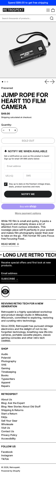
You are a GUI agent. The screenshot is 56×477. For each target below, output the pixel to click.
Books (5, 375)
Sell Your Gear (9, 420)
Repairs (5, 386)
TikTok (5, 459)
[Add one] (15, 130)
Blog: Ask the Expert (13, 403)
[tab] (2, 81)
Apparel (5, 382)
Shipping (5, 117)
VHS (3, 364)
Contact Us (7, 431)
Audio (4, 354)
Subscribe (8, 278)
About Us (6, 399)
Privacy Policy (9, 435)
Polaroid (6, 357)
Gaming (5, 368)
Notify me (28, 194)
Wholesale (7, 424)
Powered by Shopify (10, 471)
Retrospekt (15, 467)
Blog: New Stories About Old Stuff (21, 406)
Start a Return (9, 413)
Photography (8, 361)
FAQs (4, 417)
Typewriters (8, 378)
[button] (53, 10)
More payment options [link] (28, 213)
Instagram (7, 455)
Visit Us (5, 427)
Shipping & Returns (12, 410)
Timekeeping (8, 371)
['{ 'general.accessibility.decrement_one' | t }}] (3, 130)
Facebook (7, 451)
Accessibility (8, 438)
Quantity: (6, 124)
